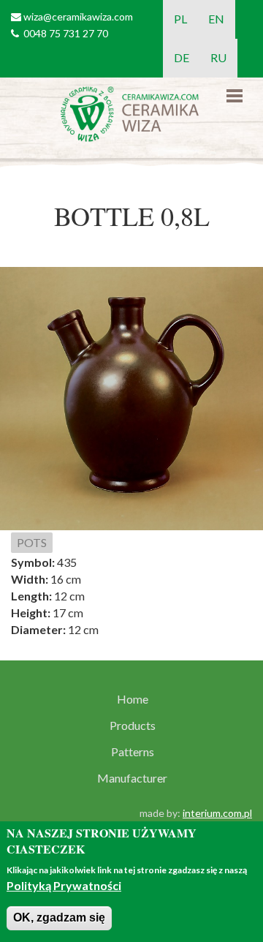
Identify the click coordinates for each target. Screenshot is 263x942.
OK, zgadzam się (59, 917)
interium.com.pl (217, 813)
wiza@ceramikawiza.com (78, 16)
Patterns (132, 752)
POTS (32, 542)
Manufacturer (132, 778)
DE (181, 57)
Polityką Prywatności (64, 885)
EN (216, 19)
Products (133, 725)
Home (132, 699)
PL (180, 19)
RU (218, 57)
